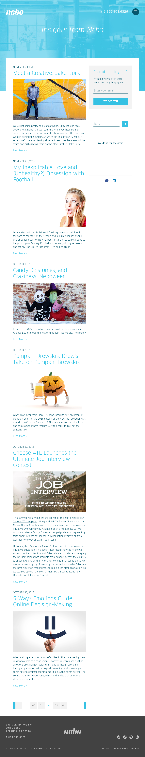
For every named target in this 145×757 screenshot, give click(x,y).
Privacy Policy (121, 748)
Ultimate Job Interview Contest (30, 575)
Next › (85, 705)
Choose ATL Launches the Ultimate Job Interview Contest (45, 459)
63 (56, 706)
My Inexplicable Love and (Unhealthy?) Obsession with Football (48, 174)
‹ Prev (14, 705)
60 (33, 706)
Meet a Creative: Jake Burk (46, 73)
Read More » (20, 150)
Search (97, 124)
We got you (110, 101)
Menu (135, 11)
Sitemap (135, 748)
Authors (106, 748)
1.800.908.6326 (116, 11)
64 (63, 706)
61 (41, 706)
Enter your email (103, 91)
